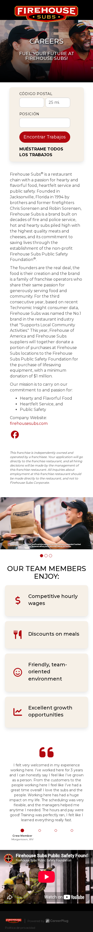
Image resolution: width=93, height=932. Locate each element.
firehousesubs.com (29, 423)
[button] (41, 555)
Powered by (36, 921)
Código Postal (36, 94)
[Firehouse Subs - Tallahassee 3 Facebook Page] (15, 435)
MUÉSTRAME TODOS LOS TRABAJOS (41, 152)
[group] (46, 523)
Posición (29, 114)
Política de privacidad (20, 928)
